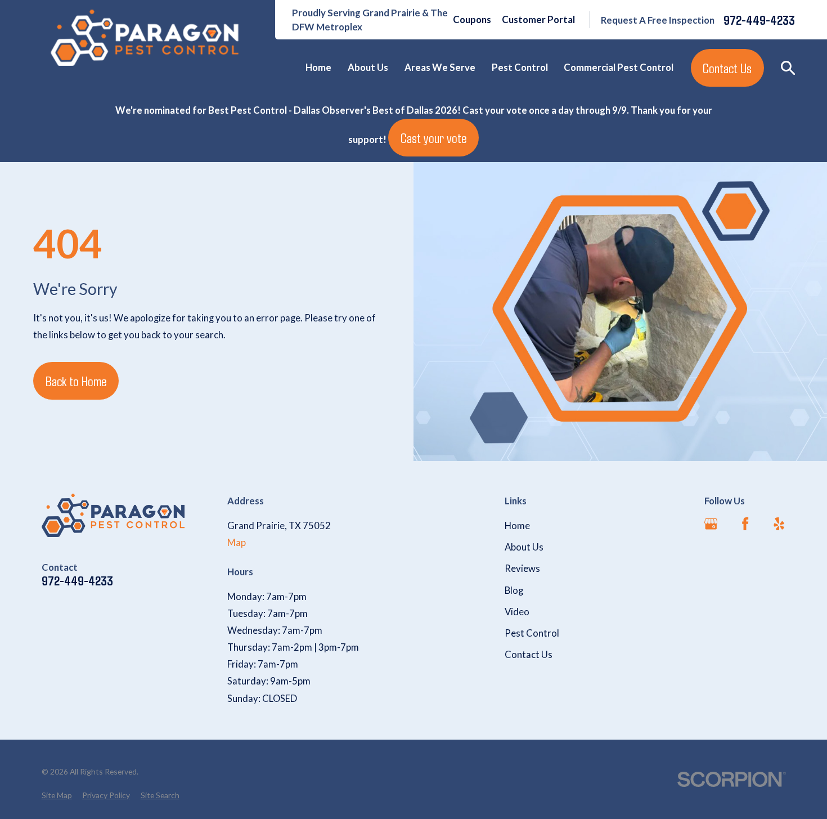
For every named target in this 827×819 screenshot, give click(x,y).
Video (517, 611)
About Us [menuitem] (368, 67)
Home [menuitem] (318, 67)
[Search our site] (788, 68)
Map (236, 542)
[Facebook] (745, 523)
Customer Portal (538, 19)
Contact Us (727, 67)
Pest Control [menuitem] (520, 67)
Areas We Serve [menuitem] (439, 67)
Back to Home (76, 380)
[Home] (145, 38)
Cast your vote (434, 137)
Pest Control (532, 633)
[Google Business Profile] (710, 523)
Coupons (472, 19)
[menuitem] (57, 795)
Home (517, 525)
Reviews (522, 568)
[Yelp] (778, 523)
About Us (524, 547)
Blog (514, 590)
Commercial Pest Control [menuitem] (618, 67)
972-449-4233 (759, 20)
